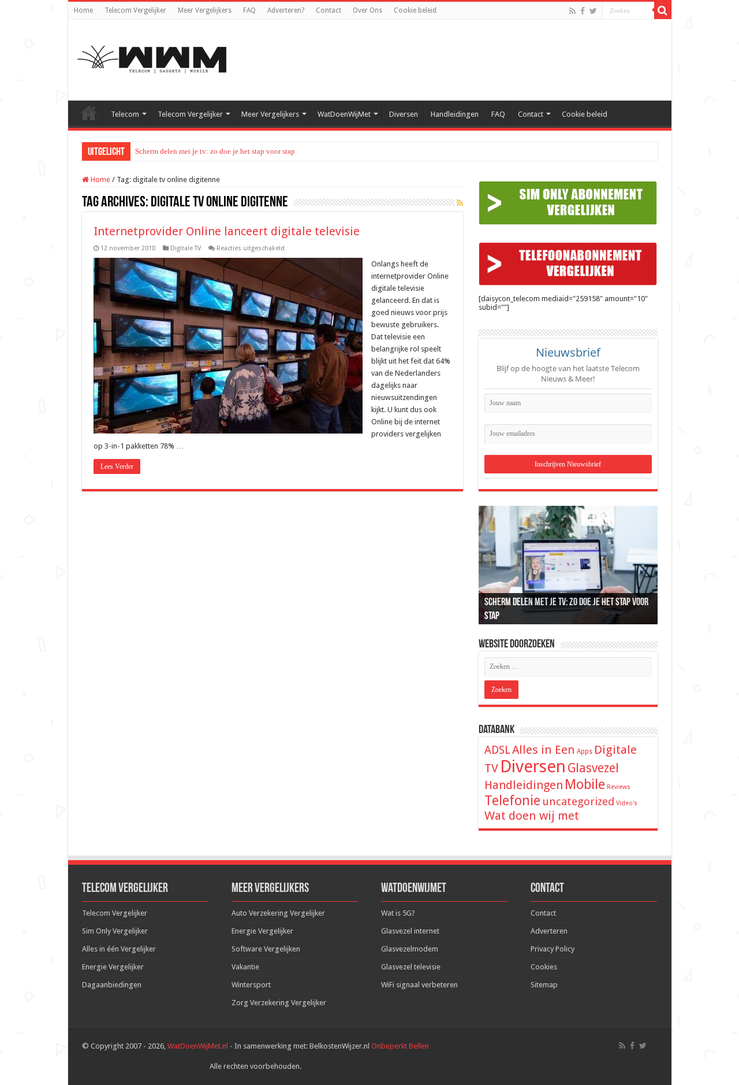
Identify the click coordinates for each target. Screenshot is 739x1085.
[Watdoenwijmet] (152, 58)
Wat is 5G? (398, 913)
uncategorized (578, 801)
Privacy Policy (552, 949)
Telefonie (512, 801)
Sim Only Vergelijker (115, 931)
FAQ (249, 10)
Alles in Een (543, 750)
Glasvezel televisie (411, 966)
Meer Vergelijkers (205, 10)
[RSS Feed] (460, 203)
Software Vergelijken (266, 949)
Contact (328, 10)
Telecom (125, 114)
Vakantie (245, 966)
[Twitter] (593, 11)
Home (83, 10)
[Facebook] (582, 11)
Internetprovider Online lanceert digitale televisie (227, 231)
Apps (584, 751)
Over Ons (367, 10)
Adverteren (549, 931)
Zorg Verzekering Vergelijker (279, 1002)
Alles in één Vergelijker (119, 949)
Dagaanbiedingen (111, 984)
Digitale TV (185, 248)
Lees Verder (116, 466)
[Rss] (572, 11)
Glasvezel (593, 768)
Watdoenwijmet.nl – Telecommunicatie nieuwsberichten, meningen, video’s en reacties (89, 113)
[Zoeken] (662, 10)
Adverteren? (285, 10)
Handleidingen (455, 114)
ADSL (497, 750)
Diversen (403, 114)
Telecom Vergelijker (135, 10)
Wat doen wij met (531, 816)
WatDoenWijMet (344, 114)
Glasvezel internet (410, 931)
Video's (626, 803)
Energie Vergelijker (113, 966)
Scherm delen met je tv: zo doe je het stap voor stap (215, 151)
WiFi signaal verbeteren (419, 984)
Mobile (585, 784)
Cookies (544, 966)
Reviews (618, 787)
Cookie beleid (415, 10)
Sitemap (544, 984)
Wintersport (251, 984)
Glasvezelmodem (409, 949)
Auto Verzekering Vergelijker (278, 913)
